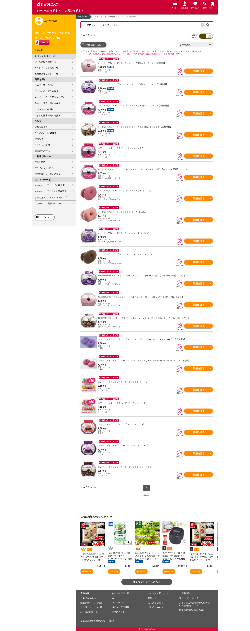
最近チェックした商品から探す (50, 97)
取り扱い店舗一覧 (89, 612)
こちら (114, 621)
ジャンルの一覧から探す (46, 91)
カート (115, 598)
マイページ (117, 603)
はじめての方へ (42, 151)
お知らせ (39, 139)
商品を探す (85, 593)
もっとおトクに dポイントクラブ (51, 197)
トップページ (83, 16)
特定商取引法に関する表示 (48, 174)
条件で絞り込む (93, 45)
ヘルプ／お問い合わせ (45, 133)
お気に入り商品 (88, 598)
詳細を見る (199, 71)
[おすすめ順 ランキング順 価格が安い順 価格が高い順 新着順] (195, 44)
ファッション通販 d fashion (48, 203)
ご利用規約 (40, 162)
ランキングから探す (44, 109)
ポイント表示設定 (120, 607)
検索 (208, 24)
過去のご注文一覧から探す (48, 103)
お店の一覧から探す (44, 85)
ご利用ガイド (41, 126)
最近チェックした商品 (91, 603)
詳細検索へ (40, 50)
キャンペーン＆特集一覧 (46, 68)
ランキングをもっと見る (146, 581)
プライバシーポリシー (45, 168)
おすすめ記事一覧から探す (48, 115)
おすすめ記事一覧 (120, 593)
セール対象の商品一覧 (45, 62)
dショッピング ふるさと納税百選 (51, 191)
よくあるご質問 (42, 145)
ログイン (44, 217)
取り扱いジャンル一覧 (91, 607)
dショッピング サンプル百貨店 (50, 185)
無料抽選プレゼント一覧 (46, 74)
